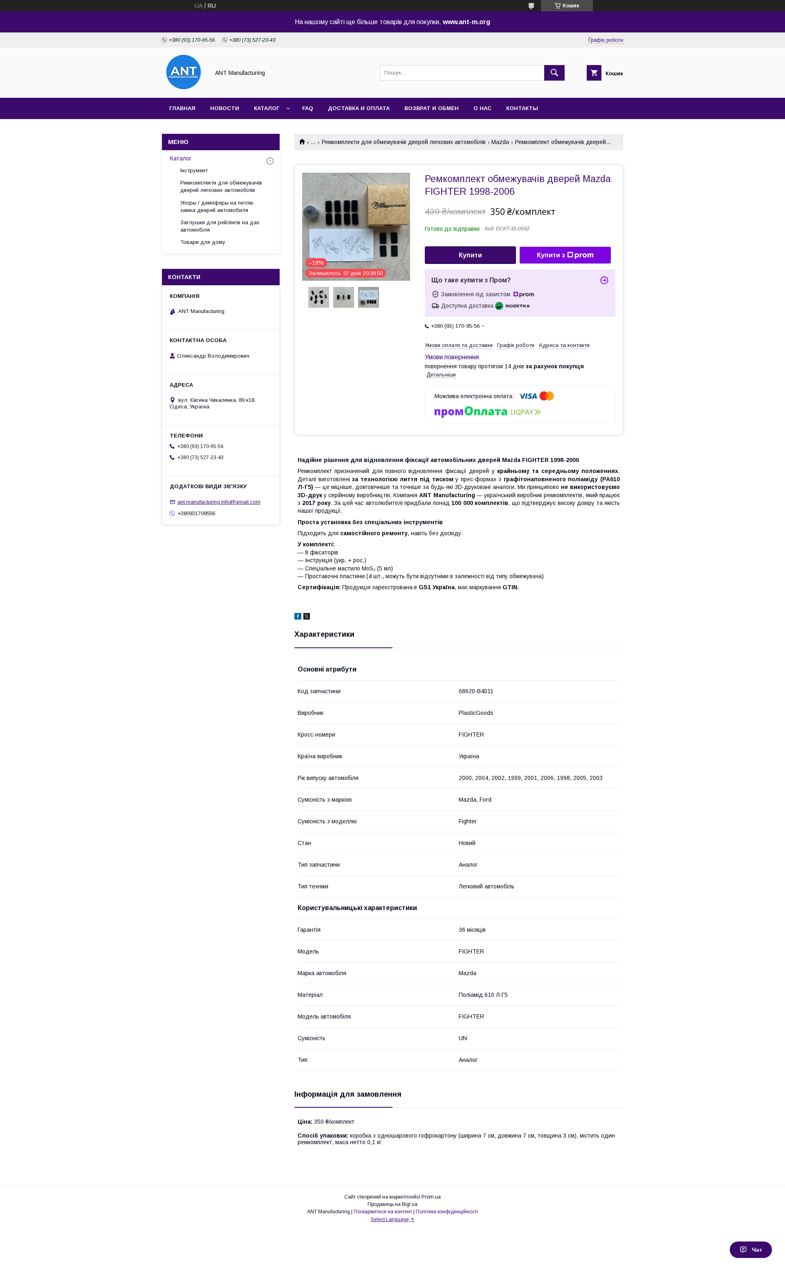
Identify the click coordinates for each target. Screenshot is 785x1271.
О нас (482, 108)
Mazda (500, 142)
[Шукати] (554, 73)
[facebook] (297, 617)
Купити (470, 255)
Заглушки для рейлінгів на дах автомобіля (220, 226)
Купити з (551, 255)
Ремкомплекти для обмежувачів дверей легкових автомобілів (404, 142)
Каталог (266, 108)
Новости (224, 108)
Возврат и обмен (431, 108)
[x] (306, 617)
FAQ (307, 108)
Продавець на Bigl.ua (392, 1204)
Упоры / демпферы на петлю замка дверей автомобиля (216, 206)
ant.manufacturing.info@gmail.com (218, 502)
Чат (757, 1249)
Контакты (522, 108)
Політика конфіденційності (447, 1212)
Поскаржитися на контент (383, 1212)
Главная (182, 108)
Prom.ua (431, 1197)
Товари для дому (202, 242)
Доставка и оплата (359, 108)
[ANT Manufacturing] (183, 87)
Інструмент (194, 170)
